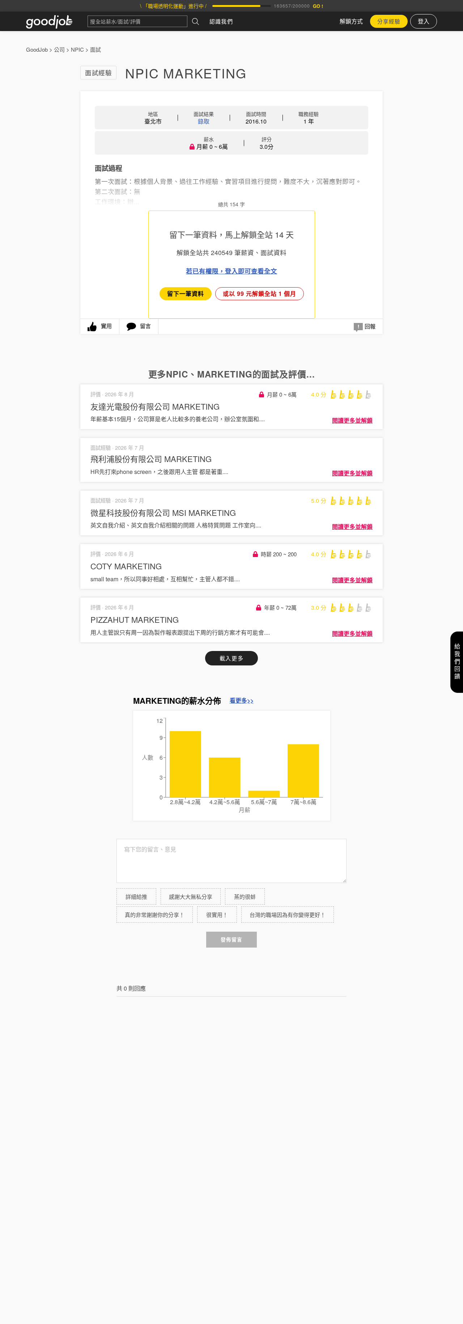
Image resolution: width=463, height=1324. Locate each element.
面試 (95, 49)
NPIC (77, 49)
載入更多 (231, 658)
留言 (145, 326)
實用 (106, 326)
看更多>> (242, 700)
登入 (423, 21)
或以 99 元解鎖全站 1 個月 (259, 293)
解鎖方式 (351, 21)
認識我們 (221, 21)
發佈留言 (231, 939)
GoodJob (37, 49)
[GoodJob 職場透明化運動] (57, 21)
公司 (59, 49)
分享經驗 (388, 21)
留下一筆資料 (185, 293)
